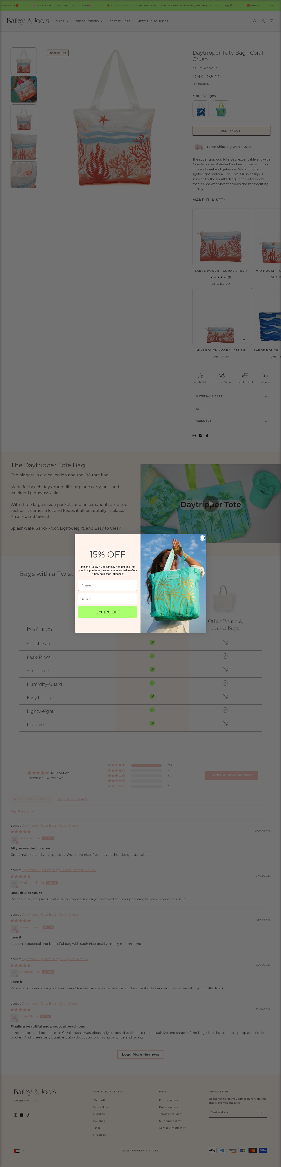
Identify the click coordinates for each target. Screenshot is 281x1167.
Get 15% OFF (107, 612)
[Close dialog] (202, 538)
